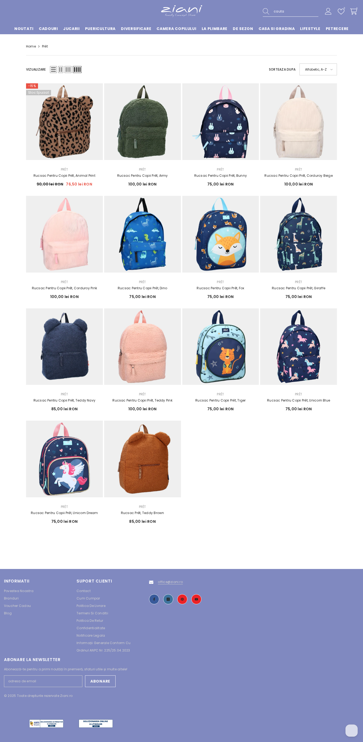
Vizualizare (36, 69)
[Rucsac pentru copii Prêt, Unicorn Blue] (298, 346)
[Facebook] (154, 599)
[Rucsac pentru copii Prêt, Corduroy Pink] (64, 234)
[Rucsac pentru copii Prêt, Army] (142, 121)
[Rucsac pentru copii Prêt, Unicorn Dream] (64, 459)
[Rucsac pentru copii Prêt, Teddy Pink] (142, 346)
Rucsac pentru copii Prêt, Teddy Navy (64, 400)
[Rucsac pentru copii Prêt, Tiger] (220, 346)
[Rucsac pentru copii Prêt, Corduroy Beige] (298, 121)
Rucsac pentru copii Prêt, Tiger (220, 400)
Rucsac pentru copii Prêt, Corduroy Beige (298, 175)
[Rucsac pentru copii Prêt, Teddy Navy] (64, 346)
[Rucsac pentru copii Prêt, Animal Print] (64, 121)
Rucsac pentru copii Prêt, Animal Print (64, 175)
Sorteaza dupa (282, 69)
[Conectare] (328, 11)
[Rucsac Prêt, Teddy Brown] (142, 459)
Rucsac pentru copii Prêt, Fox (220, 288)
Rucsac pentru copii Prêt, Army (142, 175)
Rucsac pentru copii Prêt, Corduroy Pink (64, 288)
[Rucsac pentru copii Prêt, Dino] (142, 234)
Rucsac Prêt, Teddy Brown (142, 513)
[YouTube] (196, 599)
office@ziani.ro (170, 582)
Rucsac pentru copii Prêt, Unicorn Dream (64, 513)
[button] (53, 69)
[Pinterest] (182, 599)
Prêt (45, 46)
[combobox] (296, 11)
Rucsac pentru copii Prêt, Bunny (220, 175)
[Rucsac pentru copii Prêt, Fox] (220, 234)
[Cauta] (290, 11)
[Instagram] (168, 599)
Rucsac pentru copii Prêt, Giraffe (298, 288)
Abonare (100, 681)
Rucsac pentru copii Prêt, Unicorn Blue (298, 400)
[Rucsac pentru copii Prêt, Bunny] (220, 121)
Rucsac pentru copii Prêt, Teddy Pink (142, 400)
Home (31, 46)
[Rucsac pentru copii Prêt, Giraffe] (298, 234)
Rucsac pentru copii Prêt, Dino (142, 288)
